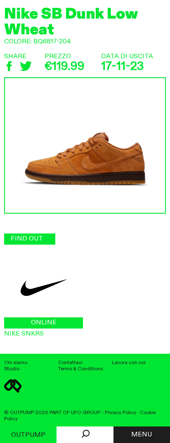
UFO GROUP (85, 412)
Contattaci (70, 362)
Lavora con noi (129, 362)
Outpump (28, 435)
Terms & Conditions (80, 369)
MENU (141, 434)
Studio (11, 369)
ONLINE (44, 322)
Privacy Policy (120, 412)
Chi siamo (15, 362)
